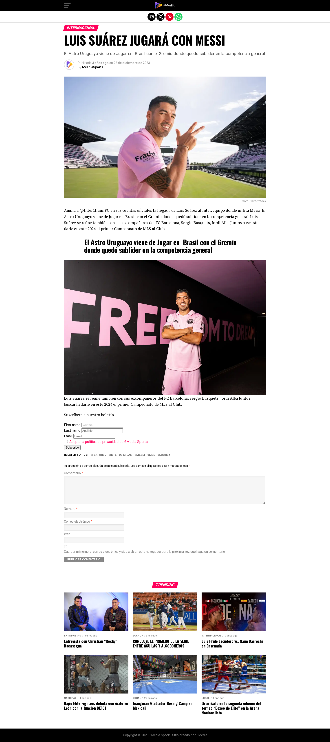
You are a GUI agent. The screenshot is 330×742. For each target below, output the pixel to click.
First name (72, 425)
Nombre (71, 509)
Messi (140, 455)
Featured (99, 455)
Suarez (164, 455)
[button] (67, 5)
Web (67, 534)
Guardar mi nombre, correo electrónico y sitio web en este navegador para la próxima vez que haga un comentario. (145, 551)
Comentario (73, 473)
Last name (72, 430)
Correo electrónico (78, 521)
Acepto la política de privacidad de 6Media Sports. (108, 442)
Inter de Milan (121, 455)
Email (68, 436)
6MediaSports (92, 67)
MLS (152, 455)
